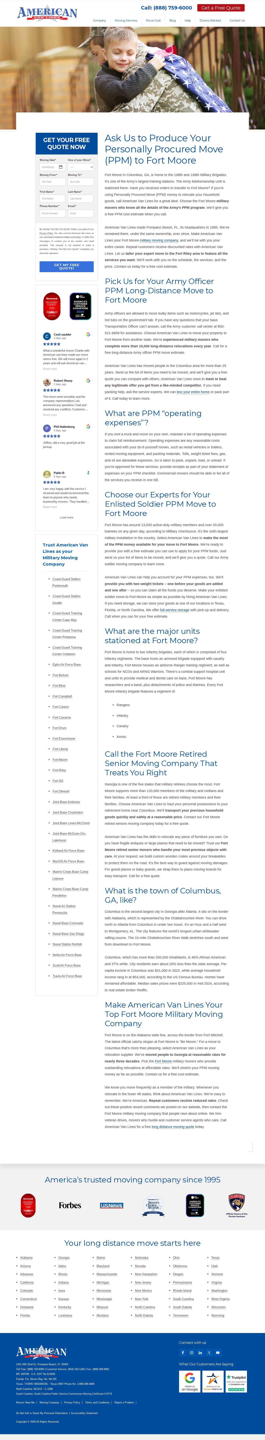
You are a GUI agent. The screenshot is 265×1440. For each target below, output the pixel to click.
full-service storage (174, 610)
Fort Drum (59, 728)
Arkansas (26, 1274)
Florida (25, 1315)
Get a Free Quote (221, 8)
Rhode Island (182, 1290)
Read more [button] (50, 368)
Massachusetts (107, 1274)
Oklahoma (180, 1266)
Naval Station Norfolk (67, 944)
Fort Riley (59, 770)
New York (141, 1299)
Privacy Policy (46, 233)
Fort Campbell (62, 696)
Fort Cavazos (62, 717)
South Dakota (182, 1307)
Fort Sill (58, 781)
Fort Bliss (59, 685)
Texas (215, 1257)
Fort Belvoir (60, 675)
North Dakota (144, 1315)
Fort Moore (60, 759)
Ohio (176, 1257)
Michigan (103, 1282)
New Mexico (143, 1290)
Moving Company (49, 1402)
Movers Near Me (25, 1402)
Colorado (26, 1290)
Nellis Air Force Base (67, 955)
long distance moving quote (173, 1127)
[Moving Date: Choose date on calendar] (53, 167)
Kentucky (64, 1307)
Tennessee (180, 1315)
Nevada (140, 1266)
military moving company (159, 240)
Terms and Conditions (97, 1402)
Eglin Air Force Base (67, 664)
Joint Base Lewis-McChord (71, 823)
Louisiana (65, 1315)
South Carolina (183, 1299)
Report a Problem (124, 1402)
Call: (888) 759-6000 (166, 8)
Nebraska (141, 1257)
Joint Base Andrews (66, 802)
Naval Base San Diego (68, 933)
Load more (66, 517)
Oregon (178, 1274)
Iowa (61, 1290)
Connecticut (28, 1299)
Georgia (63, 1257)
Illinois (62, 1274)
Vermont (217, 1274)
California (27, 1282)
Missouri (102, 1307)
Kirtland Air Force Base (68, 850)
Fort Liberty (60, 749)
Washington (219, 1290)
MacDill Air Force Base (68, 861)
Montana (103, 1315)
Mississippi (104, 1299)
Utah (214, 1266)
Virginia (216, 1282)
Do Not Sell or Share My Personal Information (42, 1413)
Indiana (63, 1282)
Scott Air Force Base (67, 965)
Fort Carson (61, 706)
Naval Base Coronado (68, 923)
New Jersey (143, 1282)
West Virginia (220, 1299)
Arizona (25, 1266)
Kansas (63, 1299)
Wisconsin (218, 1307)
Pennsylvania (182, 1282)
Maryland (103, 1266)
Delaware (27, 1307)
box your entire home (193, 392)
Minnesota (104, 1290)
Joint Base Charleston (68, 812)
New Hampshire (146, 1274)
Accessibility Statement (84, 1413)
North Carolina (145, 1307)
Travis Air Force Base (67, 976)
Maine (101, 1257)
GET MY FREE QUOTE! (66, 266)
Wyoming (217, 1315)
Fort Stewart (61, 791)
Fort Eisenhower (64, 738)
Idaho (62, 1266)
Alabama (26, 1257)
